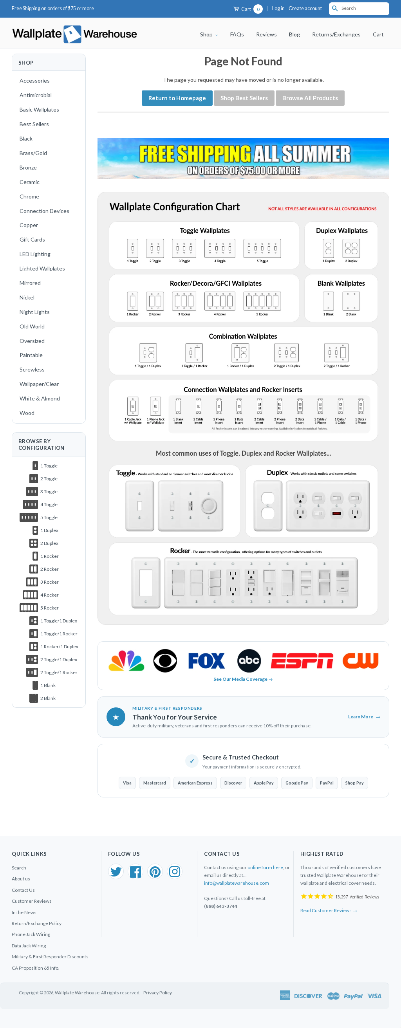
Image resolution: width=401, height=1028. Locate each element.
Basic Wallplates (39, 109)
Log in (278, 8)
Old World (32, 326)
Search (19, 868)
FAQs (237, 34)
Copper (29, 225)
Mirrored (30, 283)
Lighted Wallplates (42, 268)
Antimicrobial (36, 95)
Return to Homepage (177, 97)
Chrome (29, 196)
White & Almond (40, 398)
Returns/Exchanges (336, 34)
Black (26, 138)
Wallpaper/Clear (39, 384)
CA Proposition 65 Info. (36, 968)
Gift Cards (32, 239)
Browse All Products (310, 97)
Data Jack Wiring (29, 946)
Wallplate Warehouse (77, 993)
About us (21, 879)
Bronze (28, 167)
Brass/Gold (33, 153)
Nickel (27, 297)
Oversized (32, 340)
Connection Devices (44, 210)
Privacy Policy (157, 993)
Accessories (35, 80)
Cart (249, 9)
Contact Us (23, 890)
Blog (294, 34)
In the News (24, 912)
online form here (265, 867)
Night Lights (35, 311)
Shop (207, 34)
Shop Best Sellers (244, 97)
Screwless (32, 369)
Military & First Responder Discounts (50, 956)
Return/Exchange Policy (36, 923)
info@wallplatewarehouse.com (236, 883)
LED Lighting (35, 254)
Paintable (31, 355)
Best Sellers (34, 124)
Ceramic (30, 182)
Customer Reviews (32, 901)
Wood (27, 412)
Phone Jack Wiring (31, 934)
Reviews (266, 34)
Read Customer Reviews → (328, 910)
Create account (305, 8)
